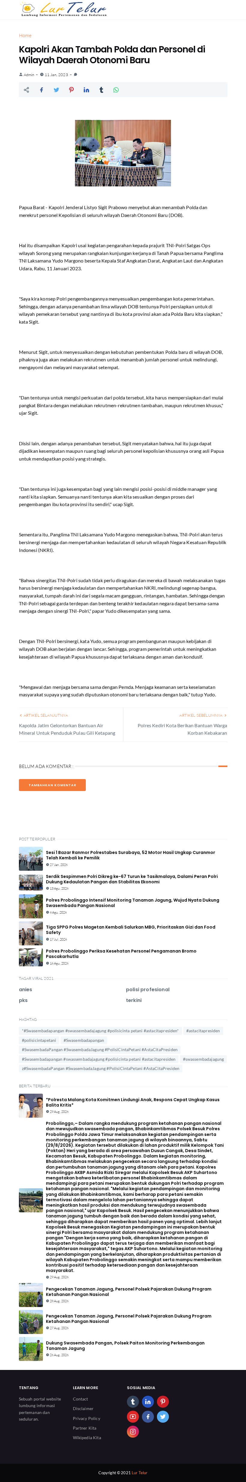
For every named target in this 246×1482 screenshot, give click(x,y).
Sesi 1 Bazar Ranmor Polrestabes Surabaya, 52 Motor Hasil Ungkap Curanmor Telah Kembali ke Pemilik (130, 855)
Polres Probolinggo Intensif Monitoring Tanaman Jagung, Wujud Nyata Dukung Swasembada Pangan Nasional (132, 902)
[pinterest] (163, 1402)
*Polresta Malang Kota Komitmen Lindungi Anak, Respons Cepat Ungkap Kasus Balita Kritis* (133, 1102)
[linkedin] (148, 1402)
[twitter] (163, 1417)
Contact (80, 1398)
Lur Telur (139, 1472)
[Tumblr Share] (101, 89)
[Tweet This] (56, 89)
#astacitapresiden (203, 1030)
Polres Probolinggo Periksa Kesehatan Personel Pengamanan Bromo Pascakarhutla (121, 953)
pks (23, 1000)
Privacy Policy (86, 1418)
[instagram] (133, 1432)
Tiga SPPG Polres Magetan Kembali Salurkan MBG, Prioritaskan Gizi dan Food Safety (130, 929)
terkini (134, 1000)
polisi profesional (148, 989)
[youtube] (133, 1417)
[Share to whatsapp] (116, 89)
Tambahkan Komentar (52, 785)
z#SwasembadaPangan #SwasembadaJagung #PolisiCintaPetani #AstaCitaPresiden (101, 1068)
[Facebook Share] (41, 89)
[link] (75, 74)
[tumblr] (133, 1402)
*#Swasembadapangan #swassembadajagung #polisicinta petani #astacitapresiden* (100, 1030)
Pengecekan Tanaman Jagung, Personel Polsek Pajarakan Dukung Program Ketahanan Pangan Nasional (129, 1291)
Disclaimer (83, 1408)
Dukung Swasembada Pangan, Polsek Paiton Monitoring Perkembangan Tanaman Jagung (125, 1345)
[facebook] (148, 1417)
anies (25, 989)
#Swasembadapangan (84, 1040)
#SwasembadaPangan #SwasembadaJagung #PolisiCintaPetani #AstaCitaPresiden (100, 1049)
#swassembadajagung (203, 1059)
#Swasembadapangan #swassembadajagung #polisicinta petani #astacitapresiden (99, 1059)
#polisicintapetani (39, 1040)
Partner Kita (85, 1427)
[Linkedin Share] (86, 89)
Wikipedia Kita (87, 1437)
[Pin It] (71, 89)
